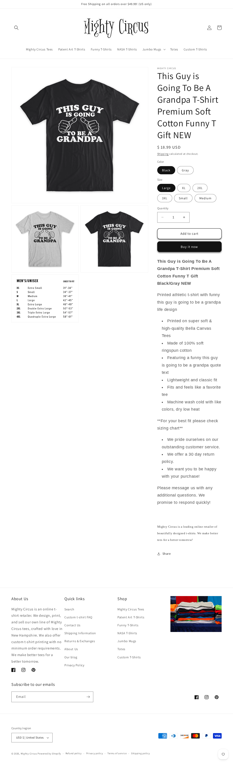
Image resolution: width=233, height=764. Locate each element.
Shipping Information (80, 633)
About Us (71, 649)
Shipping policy (140, 753)
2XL (200, 188)
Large (166, 188)
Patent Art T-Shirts (130, 617)
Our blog (70, 657)
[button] (16, 28)
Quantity (163, 208)
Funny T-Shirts (127, 625)
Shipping (163, 153)
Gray (185, 170)
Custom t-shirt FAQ (78, 617)
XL (184, 188)
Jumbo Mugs (126, 641)
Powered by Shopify (49, 753)
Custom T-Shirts (129, 657)
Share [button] (166, 554)
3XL (164, 198)
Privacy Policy (74, 665)
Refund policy (74, 753)
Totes (121, 649)
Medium (205, 198)
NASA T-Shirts (127, 633)
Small (183, 198)
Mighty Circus (29, 753)
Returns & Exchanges (79, 641)
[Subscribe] (88, 697)
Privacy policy (94, 753)
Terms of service (117, 753)
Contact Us (72, 625)
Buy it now (189, 247)
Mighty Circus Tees (130, 609)
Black (166, 170)
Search (69, 609)
